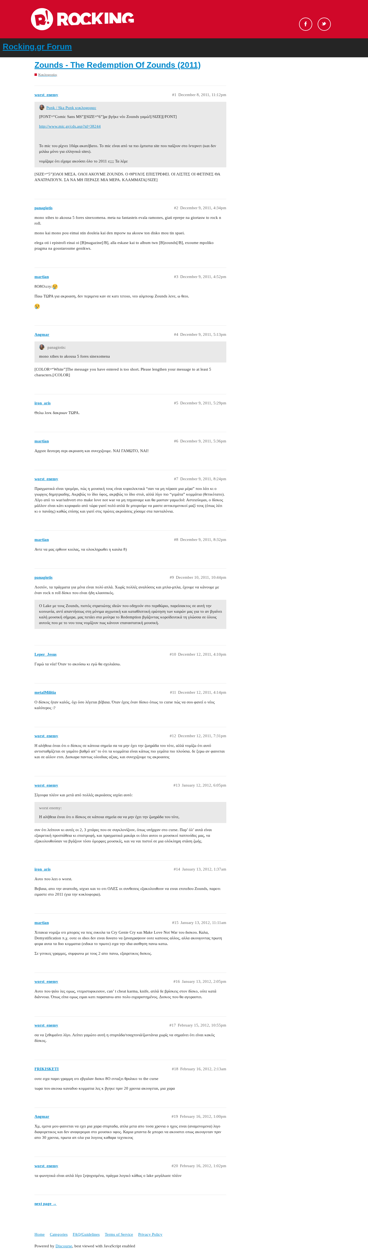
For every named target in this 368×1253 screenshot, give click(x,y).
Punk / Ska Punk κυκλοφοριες (71, 108)
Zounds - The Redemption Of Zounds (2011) (117, 64)
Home (39, 1234)
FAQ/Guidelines (86, 1234)
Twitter (324, 24)
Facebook (305, 24)
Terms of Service (119, 1234)
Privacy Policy (150, 1234)
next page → (45, 1203)
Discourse (63, 1246)
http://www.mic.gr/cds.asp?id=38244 (70, 126)
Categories (59, 1234)
